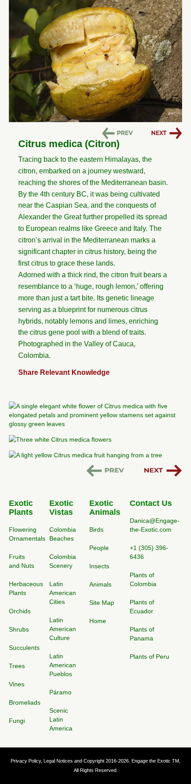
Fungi (17, 720)
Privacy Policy (26, 760)
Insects (99, 566)
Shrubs (19, 629)
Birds (96, 529)
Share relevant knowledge (64, 372)
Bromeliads (24, 702)
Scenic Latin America (60, 719)
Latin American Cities (62, 592)
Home (97, 620)
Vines (16, 684)
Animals (100, 584)
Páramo (60, 692)
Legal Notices (58, 760)
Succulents (24, 647)
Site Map (101, 602)
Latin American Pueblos (62, 665)
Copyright (94, 760)
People (99, 547)
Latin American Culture (62, 628)
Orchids (20, 611)
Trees (17, 665)
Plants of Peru (149, 656)
